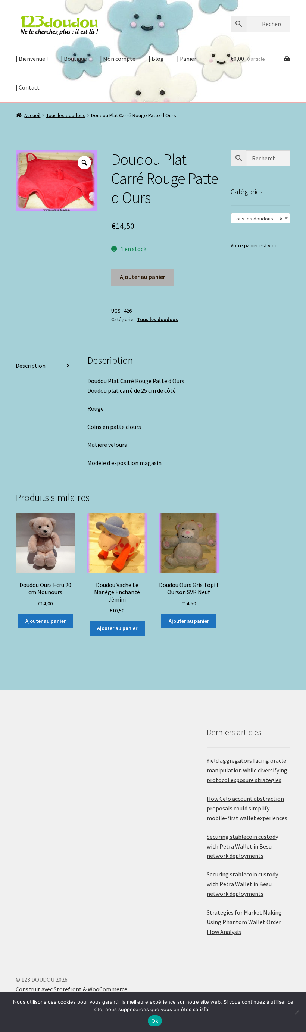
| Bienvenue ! (32, 58)
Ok (155, 1021)
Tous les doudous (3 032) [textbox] (262, 218)
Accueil (32, 115)
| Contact (28, 87)
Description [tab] (31, 365)
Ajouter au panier (142, 276)
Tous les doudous (65, 115)
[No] (296, 1012)
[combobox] (260, 218)
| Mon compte (117, 58)
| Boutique (74, 58)
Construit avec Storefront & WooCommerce (71, 989)
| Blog (156, 58)
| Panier (186, 58)
